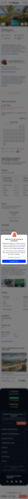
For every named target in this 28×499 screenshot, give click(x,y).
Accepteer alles (14, 261)
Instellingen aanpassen (14, 257)
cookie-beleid (16, 248)
